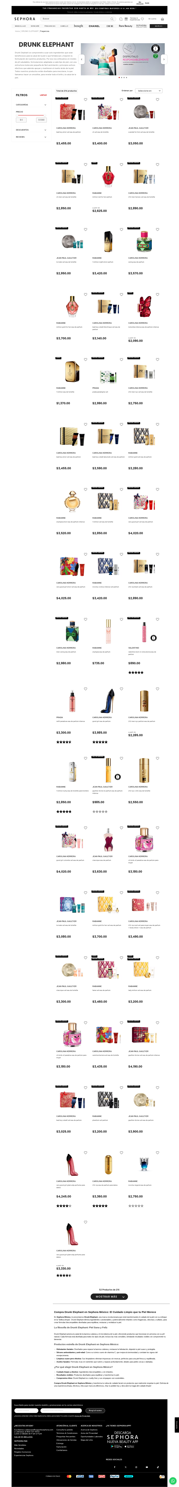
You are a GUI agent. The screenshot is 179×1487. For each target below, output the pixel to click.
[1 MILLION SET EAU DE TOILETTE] (108, 501)
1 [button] (119, 77)
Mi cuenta (152, 19)
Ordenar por (127, 91)
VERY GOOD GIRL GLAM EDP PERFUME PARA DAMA (70, 1186)
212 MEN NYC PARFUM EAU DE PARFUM (141, 721)
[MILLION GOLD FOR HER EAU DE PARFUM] (72, 306)
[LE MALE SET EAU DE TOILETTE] (72, 241)
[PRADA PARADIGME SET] (108, 371)
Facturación (61, 1447)
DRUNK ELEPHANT (29, 31)
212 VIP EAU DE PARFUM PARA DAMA (104, 1185)
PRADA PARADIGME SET (100, 392)
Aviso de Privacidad (89, 1433)
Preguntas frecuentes (65, 1437)
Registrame (95, 1411)
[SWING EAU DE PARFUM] (144, 241)
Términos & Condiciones (67, 1433)
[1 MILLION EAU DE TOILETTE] (72, 371)
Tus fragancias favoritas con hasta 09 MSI (68, 8)
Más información (139, 2)
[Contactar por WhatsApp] (173, 1481)
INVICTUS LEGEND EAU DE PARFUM (139, 1185)
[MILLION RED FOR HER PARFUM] (108, 176)
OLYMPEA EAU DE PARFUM (101, 652)
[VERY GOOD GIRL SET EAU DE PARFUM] (144, 501)
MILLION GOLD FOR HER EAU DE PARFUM (69, 327)
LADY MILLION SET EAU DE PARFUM (139, 990)
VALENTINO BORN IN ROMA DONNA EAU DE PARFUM (142, 653)
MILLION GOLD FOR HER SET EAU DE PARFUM (106, 925)
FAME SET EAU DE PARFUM (101, 990)
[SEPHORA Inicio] (25, 18)
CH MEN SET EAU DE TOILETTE (66, 197)
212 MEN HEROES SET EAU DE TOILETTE (141, 197)
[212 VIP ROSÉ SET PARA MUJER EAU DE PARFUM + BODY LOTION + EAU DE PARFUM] (144, 905)
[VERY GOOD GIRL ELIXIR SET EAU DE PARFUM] (72, 566)
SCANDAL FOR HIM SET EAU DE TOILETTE (141, 132)
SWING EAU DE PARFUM (136, 262)
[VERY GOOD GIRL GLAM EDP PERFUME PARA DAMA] (72, 1165)
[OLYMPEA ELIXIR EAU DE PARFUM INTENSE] (72, 501)
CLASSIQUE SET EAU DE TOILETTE (67, 990)
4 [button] (126, 77)
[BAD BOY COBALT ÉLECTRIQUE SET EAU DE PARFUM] (108, 306)
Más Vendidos (20, 1445)
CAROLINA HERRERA (66, 128)
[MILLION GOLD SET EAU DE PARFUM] (144, 436)
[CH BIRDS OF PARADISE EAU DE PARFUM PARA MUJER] (144, 840)
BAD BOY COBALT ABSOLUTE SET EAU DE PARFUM (108, 457)
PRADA (95, 388)
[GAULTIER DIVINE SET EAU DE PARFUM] (144, 1100)
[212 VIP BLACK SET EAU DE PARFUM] (144, 566)
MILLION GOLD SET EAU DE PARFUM (140, 457)
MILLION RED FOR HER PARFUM (102, 197)
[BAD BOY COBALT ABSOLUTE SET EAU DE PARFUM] (108, 436)
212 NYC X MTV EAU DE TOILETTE (139, 791)
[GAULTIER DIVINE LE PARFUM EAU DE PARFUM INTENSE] (108, 770)
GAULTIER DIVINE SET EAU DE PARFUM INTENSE (144, 1055)
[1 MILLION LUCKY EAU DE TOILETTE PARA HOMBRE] (72, 770)
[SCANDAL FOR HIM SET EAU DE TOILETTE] (144, 111)
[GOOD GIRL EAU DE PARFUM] (108, 701)
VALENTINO (133, 648)
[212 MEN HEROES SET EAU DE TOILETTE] (144, 176)
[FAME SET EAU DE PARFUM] (108, 970)
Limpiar (43, 95)
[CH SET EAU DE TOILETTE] (108, 111)
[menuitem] (20, 26)
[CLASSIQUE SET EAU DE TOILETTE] (72, 970)
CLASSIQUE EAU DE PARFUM (101, 860)
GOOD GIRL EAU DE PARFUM (101, 721)
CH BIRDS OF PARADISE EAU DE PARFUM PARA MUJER (143, 861)
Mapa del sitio (87, 1440)
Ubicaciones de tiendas (66, 1440)
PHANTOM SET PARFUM (100, 1120)
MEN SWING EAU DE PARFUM (66, 652)
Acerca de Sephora (89, 1430)
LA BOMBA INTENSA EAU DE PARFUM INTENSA (143, 327)
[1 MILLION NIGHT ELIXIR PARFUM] (108, 241)
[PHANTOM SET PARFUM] (108, 1100)
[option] (123, 59)
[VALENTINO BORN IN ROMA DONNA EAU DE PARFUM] (144, 631)
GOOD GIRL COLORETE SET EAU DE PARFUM (70, 860)
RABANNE (97, 193)
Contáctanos (61, 1450)
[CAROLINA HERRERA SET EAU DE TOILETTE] (108, 1035)
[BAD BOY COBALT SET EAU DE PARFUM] (72, 1100)
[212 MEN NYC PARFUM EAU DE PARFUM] (144, 701)
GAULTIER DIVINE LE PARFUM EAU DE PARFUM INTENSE (107, 792)
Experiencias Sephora (23, 1456)
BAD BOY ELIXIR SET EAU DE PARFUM (68, 132)
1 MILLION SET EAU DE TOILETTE (102, 522)
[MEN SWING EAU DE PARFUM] (72, 631)
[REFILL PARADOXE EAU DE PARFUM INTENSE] (72, 701)
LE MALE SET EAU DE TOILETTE (66, 262)
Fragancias (44, 31)
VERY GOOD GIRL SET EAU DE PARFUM (140, 522)
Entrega (59, 1444)
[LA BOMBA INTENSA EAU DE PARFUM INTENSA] (144, 306)
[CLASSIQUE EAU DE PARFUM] (108, 840)
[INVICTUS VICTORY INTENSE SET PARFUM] (108, 566)
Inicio (17, 31)
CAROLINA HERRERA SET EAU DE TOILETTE (105, 1055)
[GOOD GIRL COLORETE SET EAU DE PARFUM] (72, 840)
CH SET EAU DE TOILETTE (100, 132)
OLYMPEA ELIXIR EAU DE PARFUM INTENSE (70, 522)
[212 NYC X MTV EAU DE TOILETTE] (144, 770)
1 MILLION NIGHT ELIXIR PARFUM (102, 262)
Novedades (19, 1449)
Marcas (158, 26)
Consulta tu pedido (64, 1430)
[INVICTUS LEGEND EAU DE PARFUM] (144, 1165)
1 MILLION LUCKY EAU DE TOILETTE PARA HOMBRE (72, 791)
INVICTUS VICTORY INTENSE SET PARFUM (105, 587)
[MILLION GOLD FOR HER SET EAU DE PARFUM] (108, 905)
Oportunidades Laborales (92, 1437)
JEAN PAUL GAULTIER (138, 128)
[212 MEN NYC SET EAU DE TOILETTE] (144, 371)
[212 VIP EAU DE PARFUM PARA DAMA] (108, 1165)
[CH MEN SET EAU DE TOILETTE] (72, 176)
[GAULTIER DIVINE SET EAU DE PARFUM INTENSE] (144, 1035)
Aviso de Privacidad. (82, 1416)
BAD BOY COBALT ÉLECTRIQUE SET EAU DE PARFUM (106, 328)
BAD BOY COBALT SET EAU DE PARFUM (69, 1120)
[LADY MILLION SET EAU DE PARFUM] (144, 970)
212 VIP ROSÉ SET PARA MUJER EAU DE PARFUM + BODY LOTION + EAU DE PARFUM (144, 926)
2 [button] (121, 77)
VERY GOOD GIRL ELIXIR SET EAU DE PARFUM (70, 587)
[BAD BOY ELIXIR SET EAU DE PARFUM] (72, 111)
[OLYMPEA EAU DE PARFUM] (108, 631)
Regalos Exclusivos (22, 1452)
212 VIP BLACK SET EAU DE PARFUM (140, 587)
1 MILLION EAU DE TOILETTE (65, 392)
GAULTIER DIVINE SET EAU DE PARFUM (141, 1120)
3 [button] (124, 77)
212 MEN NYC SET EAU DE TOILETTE (140, 392)
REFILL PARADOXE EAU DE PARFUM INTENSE (70, 721)
